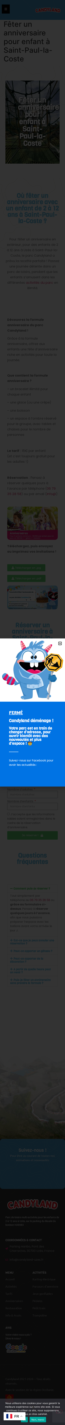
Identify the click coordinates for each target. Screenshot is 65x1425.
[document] (32, 712)
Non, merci (37, 1419)
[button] (60, 643)
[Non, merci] (59, 1411)
